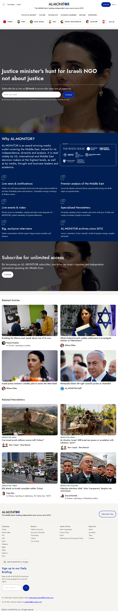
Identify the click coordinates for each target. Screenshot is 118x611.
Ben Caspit (14, 445)
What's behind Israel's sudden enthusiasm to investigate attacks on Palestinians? (85, 339)
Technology (53, 15)
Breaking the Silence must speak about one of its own (26, 338)
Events (19, 4)
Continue (7, 274)
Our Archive (35, 541)
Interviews (92, 15)
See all (111, 22)
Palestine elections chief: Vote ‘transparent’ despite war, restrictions (86, 490)
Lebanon (4, 553)
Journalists (92, 532)
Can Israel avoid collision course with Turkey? (23, 440)
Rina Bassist (25, 445)
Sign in (114, 4)
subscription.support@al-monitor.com (41, 598)
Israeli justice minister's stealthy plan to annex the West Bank (29, 383)
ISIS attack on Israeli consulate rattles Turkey (22, 488)
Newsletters (11, 4)
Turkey (4, 529)
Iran (3, 535)
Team (90, 535)
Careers (91, 538)
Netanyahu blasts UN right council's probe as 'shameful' (85, 383)
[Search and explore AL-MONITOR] (4, 4)
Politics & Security (28, 15)
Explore (82, 15)
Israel (3, 541)
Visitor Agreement (66, 529)
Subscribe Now (108, 514)
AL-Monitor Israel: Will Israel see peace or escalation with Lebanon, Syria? (87, 441)
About (91, 529)
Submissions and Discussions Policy (71, 538)
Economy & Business (68, 15)
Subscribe (106, 4)
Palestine (5, 544)
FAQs (61, 535)
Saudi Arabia (6, 532)
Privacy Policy (64, 532)
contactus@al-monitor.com (33, 602)
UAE (3, 538)
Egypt (3, 547)
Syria (3, 556)
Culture (42, 15)
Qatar (4, 550)
